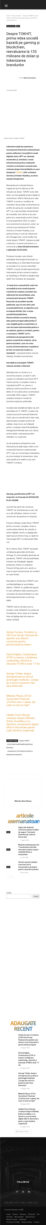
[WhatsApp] (35, 99)
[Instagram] (23, 1191)
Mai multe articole (22, 1131)
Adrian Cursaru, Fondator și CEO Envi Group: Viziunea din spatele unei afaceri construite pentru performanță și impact (22, 638)
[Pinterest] (29, 99)
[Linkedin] (41, 99)
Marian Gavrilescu (30, 78)
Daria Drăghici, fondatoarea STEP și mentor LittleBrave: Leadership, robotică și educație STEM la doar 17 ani (23, 659)
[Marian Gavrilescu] (12, 78)
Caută (8, 893)
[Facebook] (18, 99)
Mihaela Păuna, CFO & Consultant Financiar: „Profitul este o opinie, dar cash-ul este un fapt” (21, 700)
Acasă (8, 16)
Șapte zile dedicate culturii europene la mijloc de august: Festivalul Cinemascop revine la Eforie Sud (28, 832)
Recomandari (16, 16)
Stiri (18, 26)
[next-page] (11, 877)
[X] (24, 99)
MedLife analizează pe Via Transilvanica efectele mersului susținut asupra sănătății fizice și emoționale (28, 849)
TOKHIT (19, 172)
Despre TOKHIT (24, 741)
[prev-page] (7, 877)
